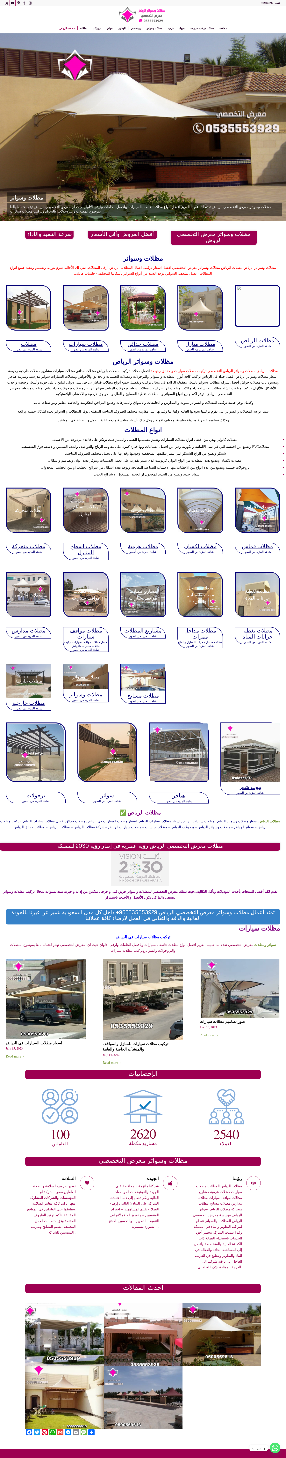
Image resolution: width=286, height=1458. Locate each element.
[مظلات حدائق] (143, 308)
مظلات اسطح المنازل (85, 549)
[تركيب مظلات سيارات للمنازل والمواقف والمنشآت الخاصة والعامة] (143, 999)
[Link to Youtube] (12, 3)
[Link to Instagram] (30, 3)
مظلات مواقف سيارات (86, 633)
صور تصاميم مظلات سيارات (222, 1021)
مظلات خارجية (28, 702)
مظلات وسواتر (85, 694)
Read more (13, 1056)
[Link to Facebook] (24, 3)
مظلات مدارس (29, 630)
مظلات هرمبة (143, 546)
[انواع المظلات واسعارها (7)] (64, 1397)
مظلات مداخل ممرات (200, 633)
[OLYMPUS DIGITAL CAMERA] (222, 1334)
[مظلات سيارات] (86, 308)
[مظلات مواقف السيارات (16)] (143, 1397)
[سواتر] (107, 752)
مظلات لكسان (200, 546)
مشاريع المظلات (143, 630)
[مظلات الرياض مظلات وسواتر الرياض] (143, 14)
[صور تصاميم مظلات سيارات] (240, 988)
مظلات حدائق (143, 343)
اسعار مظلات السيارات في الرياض (34, 1042)
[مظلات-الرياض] (257, 306)
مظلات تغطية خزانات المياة (257, 633)
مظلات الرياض (257, 340)
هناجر (179, 795)
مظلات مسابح (143, 695)
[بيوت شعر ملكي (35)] (250, 752)
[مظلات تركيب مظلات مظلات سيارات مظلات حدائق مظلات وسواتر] (28, 308)
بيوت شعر (250, 786)
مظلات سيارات (86, 343)
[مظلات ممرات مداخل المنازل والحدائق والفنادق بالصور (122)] (143, 1334)
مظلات (29, 343)
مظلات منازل (200, 343)
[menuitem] (67, 28)
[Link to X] (7, 3)
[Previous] (9, 127)
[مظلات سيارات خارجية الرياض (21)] (222, 1397)
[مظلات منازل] (200, 308)
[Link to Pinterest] (18, 3)
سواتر (107, 795)
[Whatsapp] (275, 1448)
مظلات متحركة (28, 546)
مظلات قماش (257, 546)
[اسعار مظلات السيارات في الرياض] (46, 999)
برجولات (35, 795)
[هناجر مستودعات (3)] (179, 752)
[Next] (277, 127)
